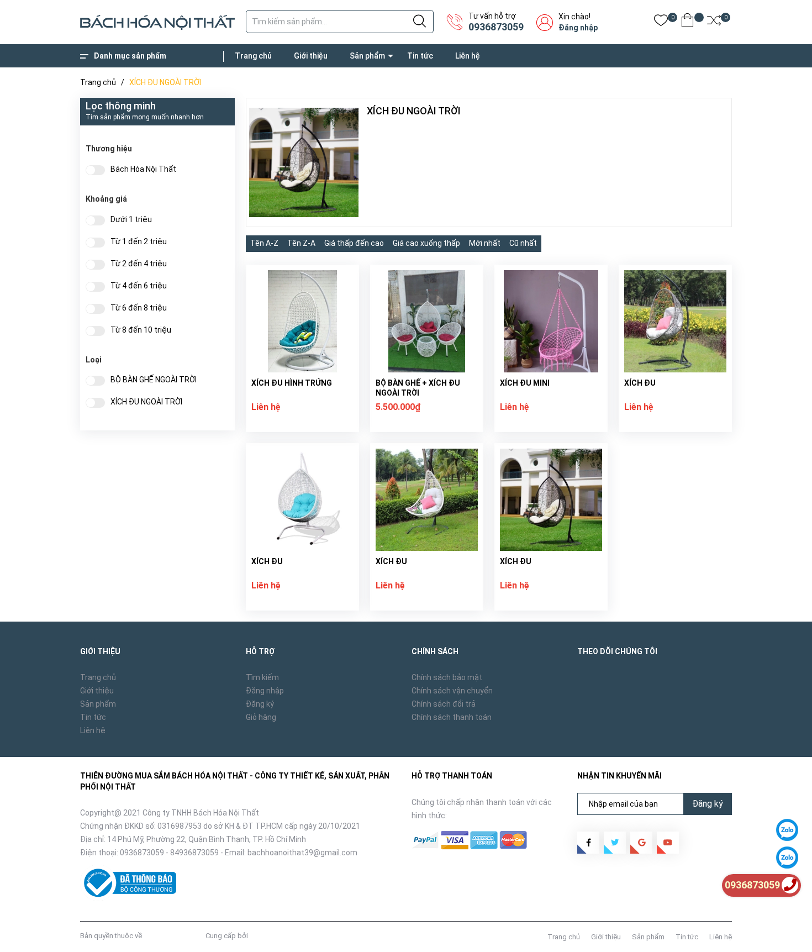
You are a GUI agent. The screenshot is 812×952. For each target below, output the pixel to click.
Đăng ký (260, 703)
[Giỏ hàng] (687, 22)
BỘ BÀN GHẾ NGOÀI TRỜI (153, 380)
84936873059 (194, 852)
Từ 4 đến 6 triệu (138, 286)
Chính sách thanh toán (452, 717)
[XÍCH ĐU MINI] (551, 321)
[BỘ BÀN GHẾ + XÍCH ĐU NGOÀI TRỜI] (427, 321)
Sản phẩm (367, 55)
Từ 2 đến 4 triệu (138, 264)
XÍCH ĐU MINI (525, 382)
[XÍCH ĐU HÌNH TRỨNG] (302, 321)
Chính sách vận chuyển (452, 690)
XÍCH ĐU (640, 382)
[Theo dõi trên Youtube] (668, 843)
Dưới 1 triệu (131, 219)
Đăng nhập (578, 27)
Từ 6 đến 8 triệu (138, 308)
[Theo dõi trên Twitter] (615, 843)
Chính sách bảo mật (447, 677)
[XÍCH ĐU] (675, 321)
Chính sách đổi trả (444, 703)
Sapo (258, 936)
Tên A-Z (264, 243)
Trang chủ (253, 55)
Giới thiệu (311, 55)
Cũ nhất (523, 243)
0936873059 (496, 27)
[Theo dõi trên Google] (641, 843)
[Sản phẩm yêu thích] (661, 22)
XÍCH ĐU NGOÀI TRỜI (146, 402)
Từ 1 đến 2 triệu (138, 242)
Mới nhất (484, 243)
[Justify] (419, 21)
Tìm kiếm (262, 677)
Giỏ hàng (261, 717)
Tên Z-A (301, 243)
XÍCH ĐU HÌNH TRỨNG (291, 382)
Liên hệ (467, 55)
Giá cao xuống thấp (426, 243)
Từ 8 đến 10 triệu (140, 330)
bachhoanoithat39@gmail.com (302, 852)
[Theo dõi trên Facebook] (588, 843)
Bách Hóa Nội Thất (143, 169)
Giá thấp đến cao (354, 243)
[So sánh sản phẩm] (714, 22)
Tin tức (420, 55)
